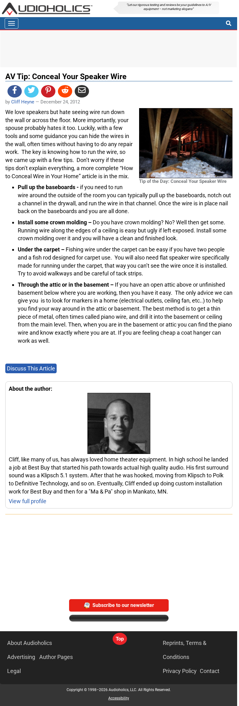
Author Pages (56, 657)
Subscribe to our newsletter (123, 605)
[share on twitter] (31, 91)
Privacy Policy (180, 671)
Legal (14, 671)
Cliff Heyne (22, 102)
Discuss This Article (31, 368)
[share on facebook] (14, 91)
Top (120, 639)
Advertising (21, 657)
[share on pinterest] (48, 91)
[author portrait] (119, 424)
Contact (209, 671)
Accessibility (118, 698)
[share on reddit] (65, 91)
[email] (82, 91)
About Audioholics (29, 643)
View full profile (27, 501)
